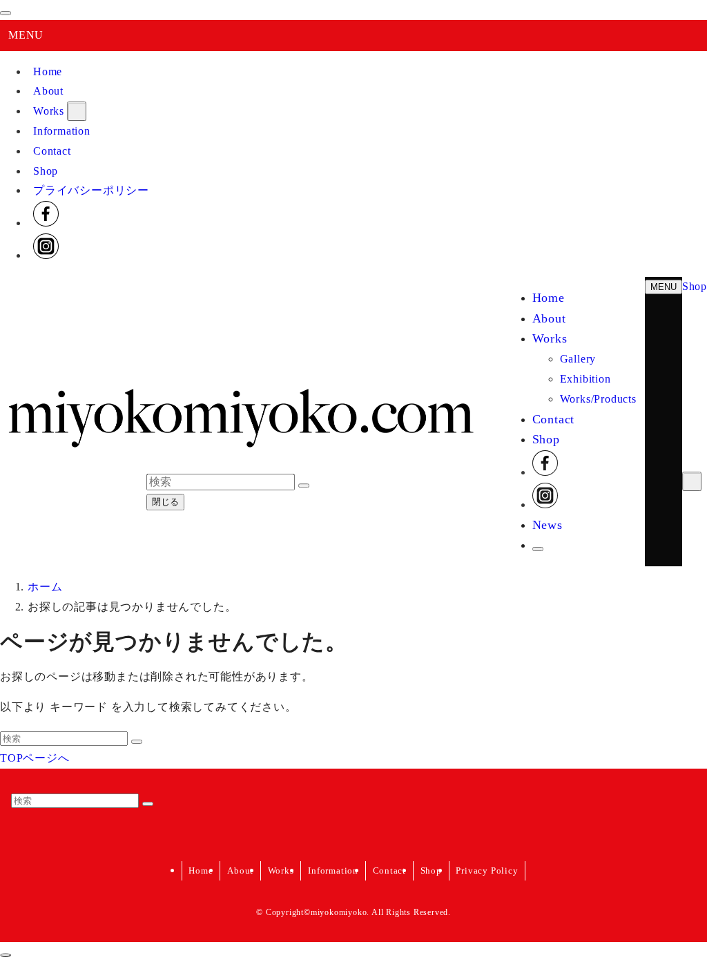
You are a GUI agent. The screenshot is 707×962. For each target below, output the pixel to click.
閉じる (165, 502)
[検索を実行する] (136, 742)
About (48, 91)
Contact (52, 151)
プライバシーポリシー (91, 190)
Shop (45, 171)
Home (47, 71)
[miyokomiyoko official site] (240, 453)
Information (61, 131)
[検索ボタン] (537, 549)
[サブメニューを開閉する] (76, 111)
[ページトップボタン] (5, 955)
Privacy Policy (487, 870)
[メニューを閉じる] (5, 13)
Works (48, 111)
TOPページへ (35, 758)
